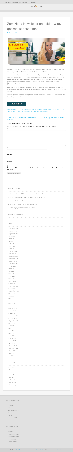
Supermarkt (35, 111)
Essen (10, 370)
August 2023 (12, 266)
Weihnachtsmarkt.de (13, 436)
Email (9, 154)
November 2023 (13, 258)
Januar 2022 (12, 311)
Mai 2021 (11, 331)
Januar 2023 (12, 281)
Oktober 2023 (13, 261)
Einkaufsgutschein (29, 109)
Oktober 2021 (13, 318)
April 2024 (12, 246)
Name (9, 148)
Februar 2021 (13, 338)
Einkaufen (20, 109)
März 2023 (12, 278)
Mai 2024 (11, 244)
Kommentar (11, 129)
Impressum (11, 405)
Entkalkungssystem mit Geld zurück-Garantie (22, 208)
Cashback (15, 2)
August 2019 (12, 343)
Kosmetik (11, 377)
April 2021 (12, 333)
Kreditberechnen (12, 441)
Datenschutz (11, 408)
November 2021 (13, 316)
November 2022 (13, 286)
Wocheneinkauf (44, 111)
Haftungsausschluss (13, 410)
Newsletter (11, 413)
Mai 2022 (11, 301)
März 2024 (12, 248)
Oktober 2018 (13, 346)
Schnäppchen (33, 2)
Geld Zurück (17, 450)
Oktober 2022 (13, 288)
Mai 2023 (11, 273)
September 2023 (14, 263)
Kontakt (10, 415)
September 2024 (14, 234)
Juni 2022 (11, 298)
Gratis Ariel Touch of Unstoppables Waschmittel (23, 204)
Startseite (8, 2)
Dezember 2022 (13, 283)
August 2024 (12, 236)
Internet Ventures (40, 450)
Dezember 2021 (13, 313)
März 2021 (12, 336)
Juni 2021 (11, 328)
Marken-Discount (48, 109)
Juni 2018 (11, 356)
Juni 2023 (11, 271)
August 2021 (12, 323)
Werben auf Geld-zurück (15, 418)
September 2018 (14, 348)
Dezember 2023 (13, 256)
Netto (55, 109)
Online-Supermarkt (26, 111)
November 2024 (13, 229)
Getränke (11, 372)
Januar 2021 (12, 341)
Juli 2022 (11, 296)
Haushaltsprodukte (14, 375)
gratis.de (10, 432)
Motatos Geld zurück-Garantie (18, 201)
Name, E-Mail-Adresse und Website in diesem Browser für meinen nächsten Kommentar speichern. (35, 168)
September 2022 (14, 291)
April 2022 (12, 303)
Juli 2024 (11, 239)
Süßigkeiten (12, 382)
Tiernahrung (12, 385)
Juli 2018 (11, 353)
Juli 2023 (11, 268)
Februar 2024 (13, 251)
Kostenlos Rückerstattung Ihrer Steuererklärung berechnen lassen (29, 197)
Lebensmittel (38, 109)
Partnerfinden (12, 439)
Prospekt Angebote (13, 434)
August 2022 (12, 293)
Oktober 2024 (13, 231)
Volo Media (60, 450)
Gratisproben (23, 2)
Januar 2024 (12, 253)
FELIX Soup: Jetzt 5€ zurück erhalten (55, 118)
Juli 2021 (11, 326)
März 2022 (12, 306)
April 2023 (12, 276)
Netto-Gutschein (15, 111)
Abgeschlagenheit (12, 109)
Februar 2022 (13, 308)
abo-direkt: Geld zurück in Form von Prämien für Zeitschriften (27, 194)
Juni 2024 (11, 241)
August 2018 (12, 351)
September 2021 (14, 321)
